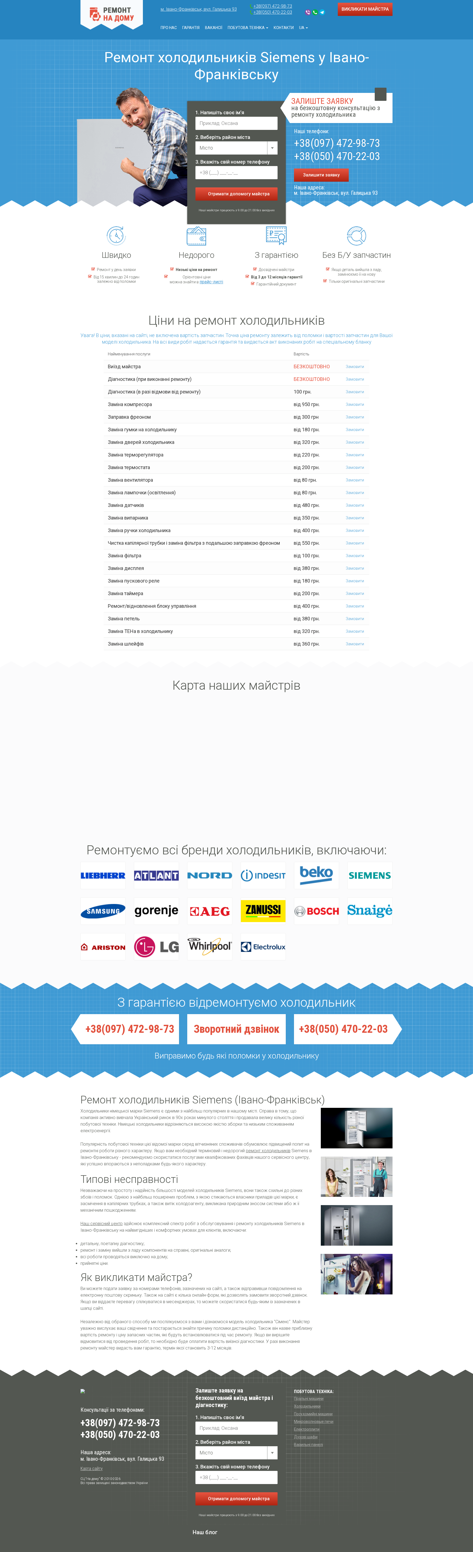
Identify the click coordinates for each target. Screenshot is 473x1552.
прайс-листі (211, 281)
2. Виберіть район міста (222, 137)
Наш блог (205, 1532)
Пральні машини (309, 1398)
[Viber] (308, 12)
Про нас (169, 27)
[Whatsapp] (315, 12)
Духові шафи (306, 1437)
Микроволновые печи (313, 1421)
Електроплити (306, 1429)
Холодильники (307, 1406)
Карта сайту (91, 1468)
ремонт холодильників (268, 1150)
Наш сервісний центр (101, 1223)
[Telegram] (322, 12)
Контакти (284, 27)
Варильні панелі (308, 1444)
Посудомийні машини (313, 1414)
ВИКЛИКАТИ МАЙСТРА (365, 9)
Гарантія (191, 27)
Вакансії (213, 27)
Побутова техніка (247, 27)
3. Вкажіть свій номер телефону (232, 162)
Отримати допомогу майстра (238, 193)
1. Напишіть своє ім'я (219, 112)
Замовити (354, 366)
